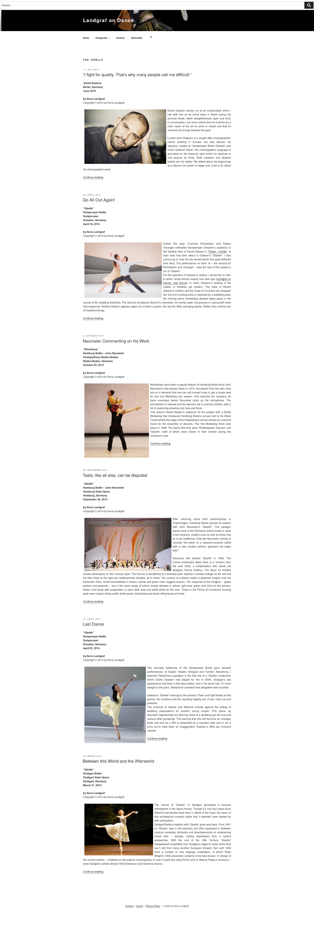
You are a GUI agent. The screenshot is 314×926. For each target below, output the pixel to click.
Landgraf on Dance (108, 20)
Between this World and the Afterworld (118, 761)
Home (86, 37)
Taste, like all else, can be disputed (115, 475)
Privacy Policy (153, 906)
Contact (129, 906)
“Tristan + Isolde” (217, 251)
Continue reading (93, 177)
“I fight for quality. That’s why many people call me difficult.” (137, 74)
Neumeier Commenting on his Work (116, 341)
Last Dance (93, 624)
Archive (120, 37)
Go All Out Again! (99, 200)
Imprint (139, 906)
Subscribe (136, 37)
